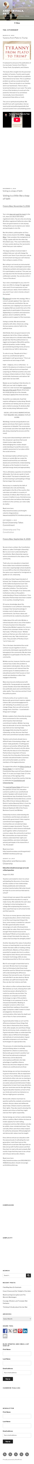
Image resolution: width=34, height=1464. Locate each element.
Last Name (6, 1359)
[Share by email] (5, 1336)
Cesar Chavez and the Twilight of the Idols (17, 1291)
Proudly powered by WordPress (12, 1459)
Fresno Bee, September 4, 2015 (17, 539)
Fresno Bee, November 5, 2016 (16, 206)
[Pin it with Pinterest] (20, 1331)
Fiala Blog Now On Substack (12, 1287)
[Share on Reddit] (15, 1331)
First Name (7, 1349)
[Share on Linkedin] (25, 1331)
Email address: (8, 1368)
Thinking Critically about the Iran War (15, 1307)
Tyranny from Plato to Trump (15, 38)
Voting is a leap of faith (12, 191)
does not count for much (17, 214)
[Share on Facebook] (5, 1331)
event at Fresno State (12, 787)
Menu (18, 23)
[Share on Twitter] (10, 1331)
